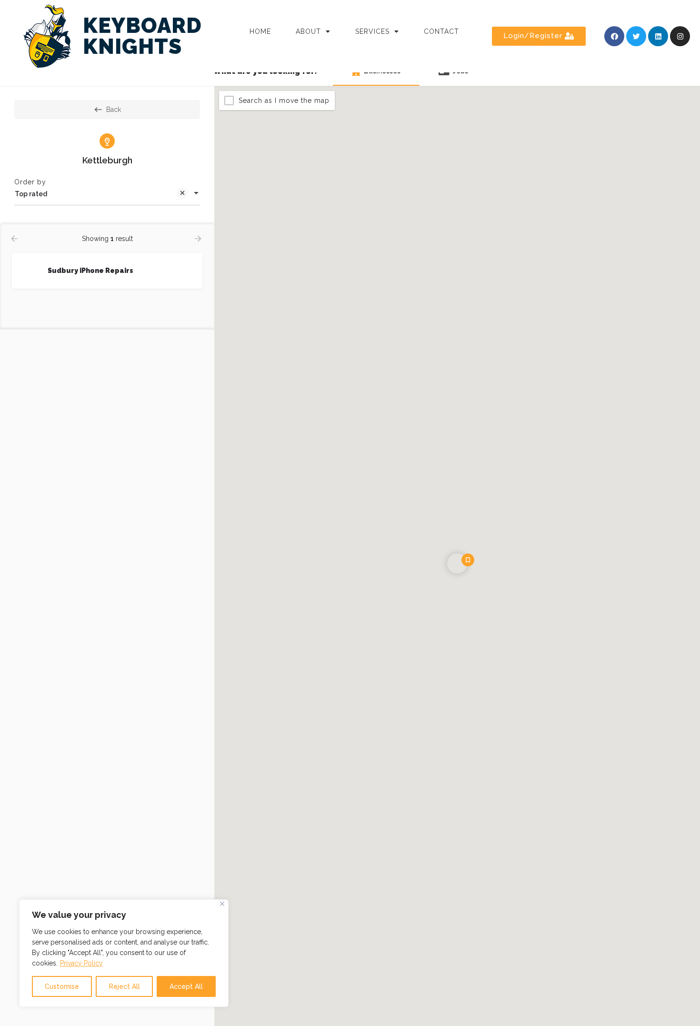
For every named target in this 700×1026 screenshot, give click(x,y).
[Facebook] (614, 36)
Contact (441, 31)
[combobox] (107, 193)
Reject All (124, 986)
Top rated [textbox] (31, 194)
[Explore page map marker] (457, 563)
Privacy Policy (81, 963)
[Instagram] (680, 36)
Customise (62, 986)
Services (372, 31)
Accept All (186, 986)
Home (260, 31)
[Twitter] (636, 36)
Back (113, 109)
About (308, 31)
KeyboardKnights (142, 36)
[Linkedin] (658, 36)
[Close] (222, 904)
